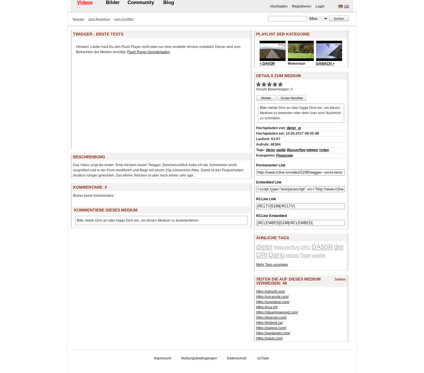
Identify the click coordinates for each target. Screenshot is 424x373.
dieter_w (294, 128)
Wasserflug (296, 150)
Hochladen (279, 6)
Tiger (305, 255)
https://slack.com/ (269, 338)
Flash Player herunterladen (148, 52)
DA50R (322, 246)
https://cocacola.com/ (272, 297)
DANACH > (325, 64)
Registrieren (301, 6)
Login (320, 6)
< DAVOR (267, 64)
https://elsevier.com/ (271, 318)
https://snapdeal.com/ (272, 302)
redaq (324, 150)
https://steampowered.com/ (277, 312)
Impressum (162, 358)
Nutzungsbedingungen (199, 358)
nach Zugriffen (124, 19)
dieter (270, 150)
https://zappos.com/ (271, 328)
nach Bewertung (99, 19)
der (339, 246)
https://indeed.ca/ (269, 323)
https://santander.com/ (273, 333)
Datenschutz (237, 358)
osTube (263, 358)
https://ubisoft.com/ (270, 292)
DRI (262, 255)
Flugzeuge (284, 155)
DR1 (305, 247)
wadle (281, 150)
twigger (312, 150)
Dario (277, 255)
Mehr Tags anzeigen (272, 265)
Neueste (78, 19)
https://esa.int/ (266, 307)
